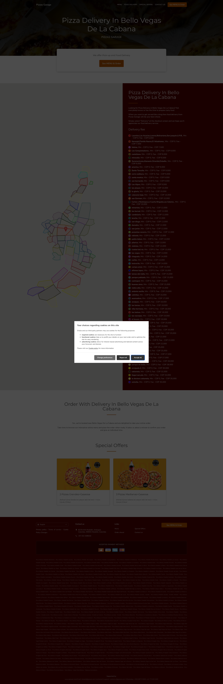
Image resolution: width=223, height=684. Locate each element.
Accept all (138, 357)
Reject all (123, 357)
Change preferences (104, 357)
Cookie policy (93, 348)
